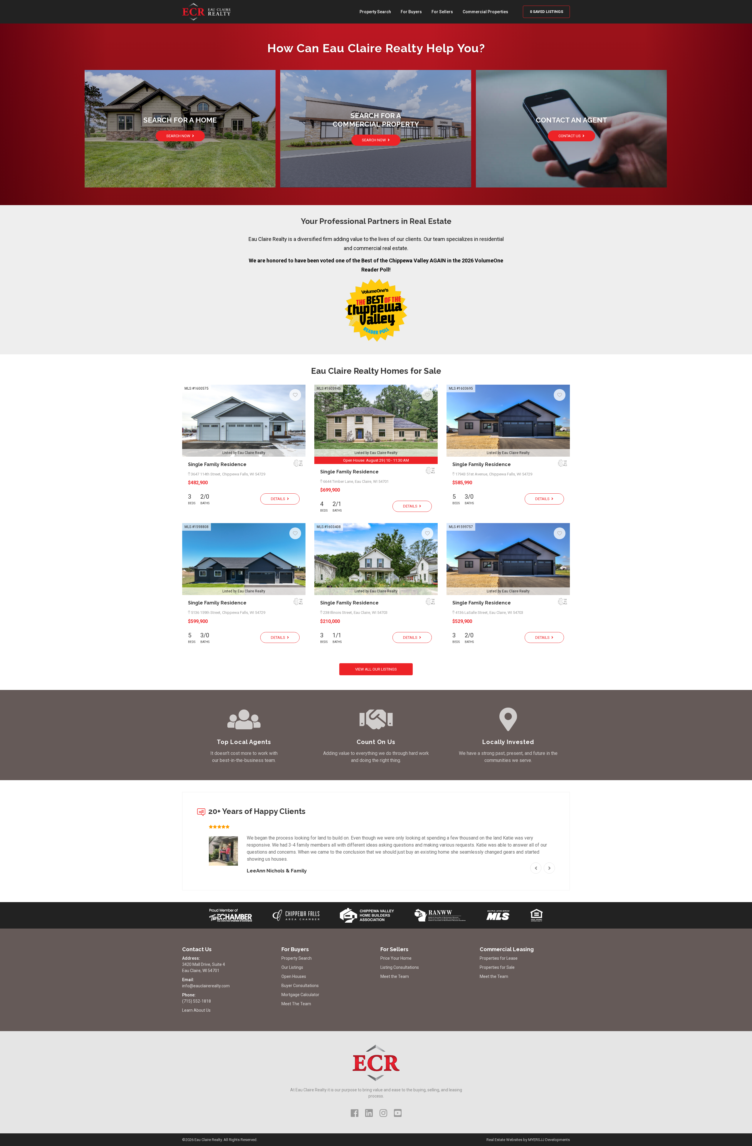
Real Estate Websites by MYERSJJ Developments (528, 1139)
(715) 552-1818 (196, 1001)
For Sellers (442, 11)
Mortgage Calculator (300, 994)
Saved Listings (546, 11)
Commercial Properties (485, 11)
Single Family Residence (217, 464)
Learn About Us (196, 1010)
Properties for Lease (499, 958)
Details (278, 499)
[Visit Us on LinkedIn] (369, 1113)
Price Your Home (396, 958)
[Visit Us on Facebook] (354, 1113)
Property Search (375, 11)
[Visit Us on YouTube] (398, 1113)
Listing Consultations (399, 967)
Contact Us (570, 136)
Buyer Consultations (300, 985)
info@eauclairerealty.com (206, 986)
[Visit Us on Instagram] (383, 1113)
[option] (376, 850)
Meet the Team (394, 976)
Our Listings (292, 967)
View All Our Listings (376, 669)
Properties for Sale (497, 967)
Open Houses (293, 976)
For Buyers (411, 11)
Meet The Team (296, 1003)
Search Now (178, 136)
